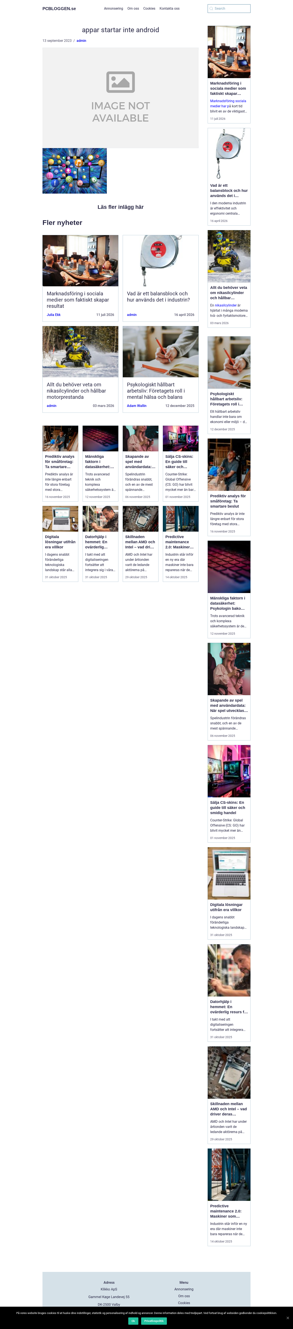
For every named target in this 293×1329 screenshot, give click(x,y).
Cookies (149, 8)
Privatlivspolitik (154, 1321)
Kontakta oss (170, 8)
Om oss (133, 8)
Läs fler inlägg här (121, 207)
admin (81, 41)
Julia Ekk (53, 315)
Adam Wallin (136, 406)
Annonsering (113, 8)
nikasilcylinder (226, 305)
